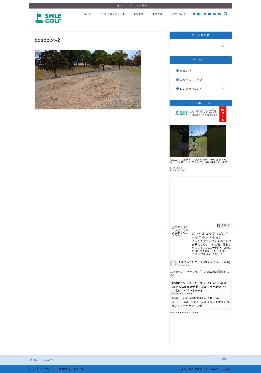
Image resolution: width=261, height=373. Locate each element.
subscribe (223, 113)
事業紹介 (201, 70)
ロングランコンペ (202, 88)
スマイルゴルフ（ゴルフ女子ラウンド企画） (205, 262)
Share (195, 312)
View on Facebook (179, 312)
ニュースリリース (201, 79)
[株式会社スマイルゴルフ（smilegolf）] (49, 25)
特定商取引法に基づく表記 (72, 369)
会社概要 (139, 14)
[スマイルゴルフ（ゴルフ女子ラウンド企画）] (180, 231)
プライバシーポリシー (42, 369)
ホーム (87, 14)
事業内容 (157, 14)
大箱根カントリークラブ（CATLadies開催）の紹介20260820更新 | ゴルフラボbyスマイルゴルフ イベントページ (200, 286)
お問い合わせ (178, 14)
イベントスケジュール (112, 14)
